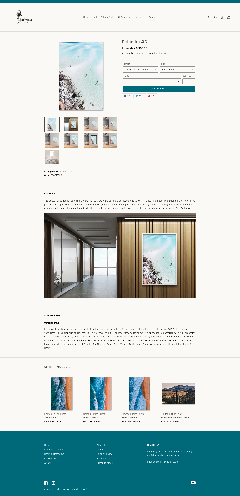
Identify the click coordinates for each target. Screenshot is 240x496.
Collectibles (50, 458)
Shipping (139, 53)
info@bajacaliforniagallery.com (162, 461)
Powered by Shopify (79, 489)
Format (126, 63)
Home (47, 445)
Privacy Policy (103, 458)
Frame (126, 75)
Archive (48, 462)
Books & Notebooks (54, 454)
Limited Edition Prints (55, 449)
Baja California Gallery (60, 489)
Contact (101, 449)
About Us (101, 445)
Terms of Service (105, 462)
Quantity (186, 75)
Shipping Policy (104, 454)
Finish (162, 63)
